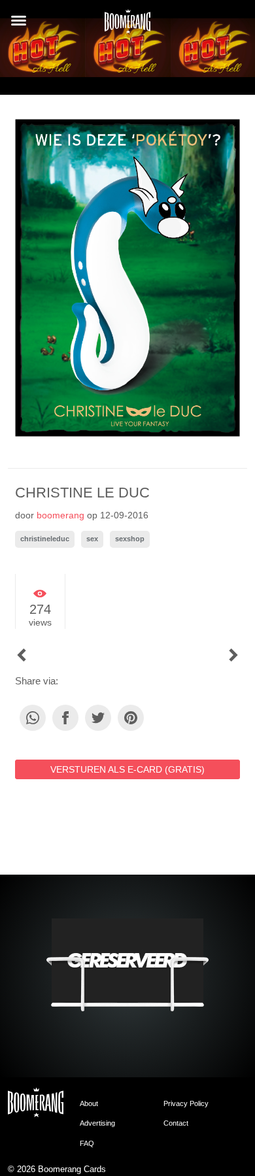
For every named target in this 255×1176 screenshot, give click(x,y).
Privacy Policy (186, 1103)
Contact (175, 1123)
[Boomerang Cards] (127, 25)
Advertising (97, 1123)
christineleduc (44, 539)
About (89, 1103)
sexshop (129, 539)
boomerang (60, 515)
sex (92, 539)
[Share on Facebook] (65, 718)
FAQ (87, 1143)
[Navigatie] (18, 20)
